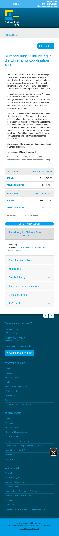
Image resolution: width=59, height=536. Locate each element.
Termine (8, 400)
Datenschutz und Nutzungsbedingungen (47, 5)
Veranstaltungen (12, 478)
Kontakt (48, 46)
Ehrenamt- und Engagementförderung (21, 491)
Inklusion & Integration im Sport (18, 496)
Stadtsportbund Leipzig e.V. (12, 18)
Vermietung (10, 500)
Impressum (52, 2)
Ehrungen (9, 505)
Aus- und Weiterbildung (15, 482)
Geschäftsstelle (11, 377)
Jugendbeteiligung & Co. (16, 450)
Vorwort (8, 473)
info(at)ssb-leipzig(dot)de (22, 346)
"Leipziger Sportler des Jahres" (18, 405)
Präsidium (9, 373)
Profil (7, 368)
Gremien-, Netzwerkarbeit (16, 386)
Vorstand (9, 423)
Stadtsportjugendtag (14, 437)
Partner (8, 382)
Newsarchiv (10, 396)
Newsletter (9, 459)
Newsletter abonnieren (19, 353)
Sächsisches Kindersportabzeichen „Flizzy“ (23, 446)
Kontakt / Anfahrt (16, 526)
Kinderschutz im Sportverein (17, 441)
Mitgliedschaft (11, 391)
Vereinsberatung (12, 487)
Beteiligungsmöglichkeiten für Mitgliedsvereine (25, 509)
